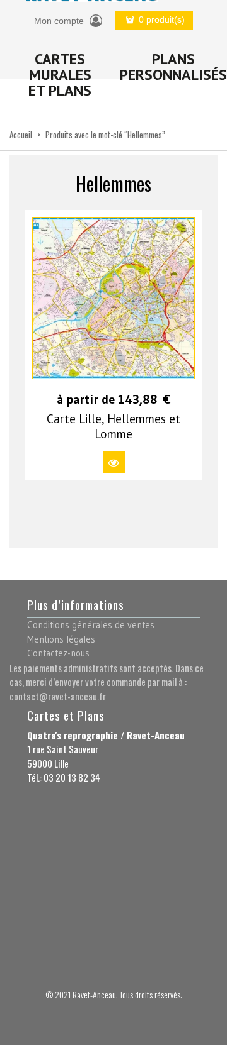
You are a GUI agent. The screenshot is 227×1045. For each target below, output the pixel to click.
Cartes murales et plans (59, 74)
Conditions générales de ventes (90, 625)
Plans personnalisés (173, 66)
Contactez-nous (58, 653)
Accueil (20, 134)
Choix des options (114, 462)
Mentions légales (61, 639)
